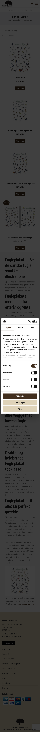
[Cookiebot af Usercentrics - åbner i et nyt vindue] (28, 321)
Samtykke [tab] (7, 328)
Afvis (20, 409)
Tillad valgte (20, 402)
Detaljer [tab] (20, 328)
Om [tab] (32, 328)
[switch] (34, 372)
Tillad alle (20, 396)
